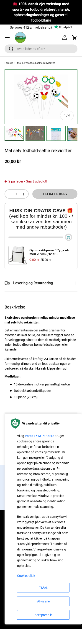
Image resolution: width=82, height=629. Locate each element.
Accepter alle (43, 615)
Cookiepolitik (26, 575)
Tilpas (43, 587)
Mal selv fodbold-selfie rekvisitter (36, 63)
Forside (9, 63)
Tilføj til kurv (54, 194)
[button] (75, 37)
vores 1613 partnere (39, 436)
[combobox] (41, 48)
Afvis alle (43, 601)
